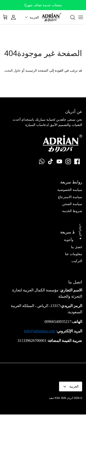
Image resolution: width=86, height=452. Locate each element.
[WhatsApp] (41, 161)
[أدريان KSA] (51, 17)
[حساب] (16, 17)
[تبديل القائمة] (80, 17)
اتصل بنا (76, 247)
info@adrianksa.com (39, 331)
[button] (32, 17)
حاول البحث (12, 70)
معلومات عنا (73, 254)
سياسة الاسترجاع (70, 197)
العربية (74, 386)
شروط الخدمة (72, 211)
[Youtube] (59, 161)
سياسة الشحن (72, 204)
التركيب (76, 261)
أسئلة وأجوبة (73, 240)
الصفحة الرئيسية (36, 70)
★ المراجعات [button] (80, 232)
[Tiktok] (50, 161)
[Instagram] (68, 161)
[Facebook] (77, 161)
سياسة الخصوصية (69, 190)
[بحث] (70, 17)
